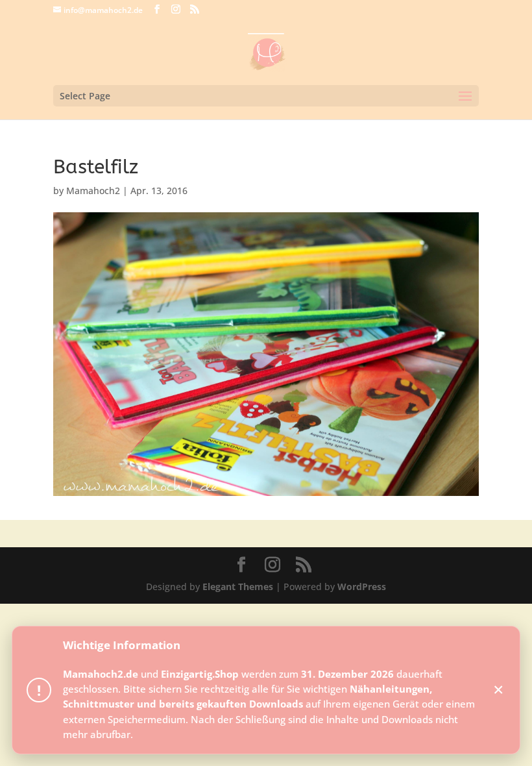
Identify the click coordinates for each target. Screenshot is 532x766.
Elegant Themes (237, 586)
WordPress (361, 586)
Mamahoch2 (93, 190)
